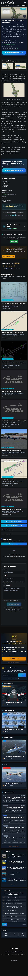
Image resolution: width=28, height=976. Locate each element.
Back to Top (14, 960)
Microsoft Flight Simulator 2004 (13, 5)
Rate (14, 40)
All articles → (14, 885)
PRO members (10, 206)
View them (14, 241)
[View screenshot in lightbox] (24, 16)
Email (4, 576)
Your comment (7, 585)
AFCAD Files (24, 5)
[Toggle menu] (25, 2)
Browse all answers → (14, 846)
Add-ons (3, 5)
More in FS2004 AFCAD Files (14, 525)
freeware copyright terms (13, 214)
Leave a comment (14, 544)
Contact (7, 951)
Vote (5, 924)
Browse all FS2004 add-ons (15, 521)
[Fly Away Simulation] (12, 2)
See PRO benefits (8, 256)
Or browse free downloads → (14, 662)
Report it (14, 215)
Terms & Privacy (19, 951)
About (12, 951)
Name (5, 569)
